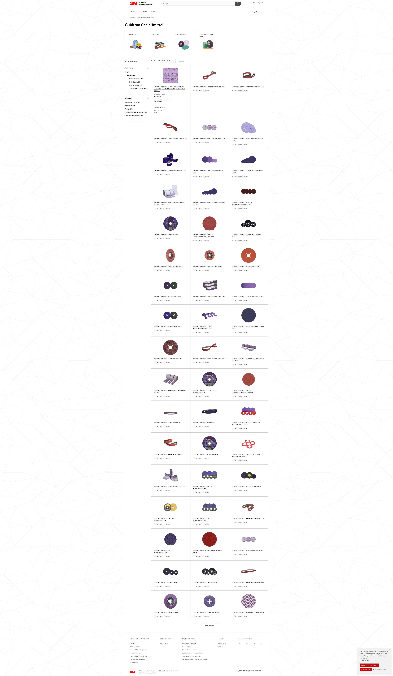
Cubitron (167, 61)
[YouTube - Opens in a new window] (246, 643)
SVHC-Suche (186, 646)
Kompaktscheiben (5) (136, 79)
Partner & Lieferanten (136, 653)
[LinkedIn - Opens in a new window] (239, 643)
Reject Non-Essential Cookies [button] (369, 665)
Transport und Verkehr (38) (134, 116)
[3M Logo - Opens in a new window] (141, 4)
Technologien (134, 662)
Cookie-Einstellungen (172, 670)
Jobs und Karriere (135, 646)
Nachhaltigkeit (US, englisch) (138, 656)
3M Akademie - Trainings (189, 650)
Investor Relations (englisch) (138, 650)
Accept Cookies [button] (365, 669)
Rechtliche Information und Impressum (147, 670)
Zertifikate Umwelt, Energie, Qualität (192, 653)
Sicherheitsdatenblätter (189, 643)
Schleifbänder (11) (134, 82)
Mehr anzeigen (209, 625)
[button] (379, 669)
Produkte (134, 12)
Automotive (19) (130, 105)
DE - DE (255, 2)
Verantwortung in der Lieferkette (191, 656)
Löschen (181, 61)
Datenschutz (162, 670)
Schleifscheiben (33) (135, 85)
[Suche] (238, 4)
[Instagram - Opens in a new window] (261, 643)
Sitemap (219, 646)
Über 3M (132, 643)
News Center (164, 643)
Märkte (144, 12)
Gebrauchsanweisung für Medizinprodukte (194, 659)
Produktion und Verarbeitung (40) (136, 112)
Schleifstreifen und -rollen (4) (138, 89)
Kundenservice (221, 643)
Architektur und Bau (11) (132, 102)
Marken (154, 12)
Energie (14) (128, 109)
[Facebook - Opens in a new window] (254, 643)
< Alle (126, 72)
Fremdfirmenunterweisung (137, 659)
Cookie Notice (364, 660)
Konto (258, 12)
